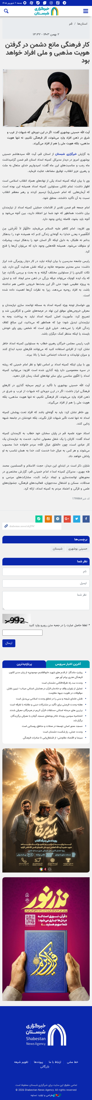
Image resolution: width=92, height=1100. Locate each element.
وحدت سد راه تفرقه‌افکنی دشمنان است (62, 683)
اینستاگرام (51, 4)
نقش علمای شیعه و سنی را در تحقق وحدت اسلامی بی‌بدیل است (49, 699)
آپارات (31, 4)
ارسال (8, 643)
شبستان (58, 548)
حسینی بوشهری (77, 548)
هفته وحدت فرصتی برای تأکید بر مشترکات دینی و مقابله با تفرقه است (46, 705)
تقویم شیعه (21, 1062)
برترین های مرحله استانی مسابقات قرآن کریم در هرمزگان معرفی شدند (46, 710)
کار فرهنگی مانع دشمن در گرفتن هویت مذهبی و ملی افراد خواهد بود (47, 53)
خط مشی (72, 1062)
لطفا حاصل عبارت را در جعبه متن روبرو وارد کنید (59, 625)
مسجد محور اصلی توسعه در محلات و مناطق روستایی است (52, 726)
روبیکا (25, 4)
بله (38, 4)
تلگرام (64, 4)
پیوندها (38, 1062)
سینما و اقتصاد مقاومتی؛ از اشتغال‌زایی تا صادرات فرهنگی (52, 738)
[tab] (68, 664)
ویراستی (44, 4)
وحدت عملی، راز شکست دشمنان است (63, 732)
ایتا (58, 4)
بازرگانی (44, 1066)
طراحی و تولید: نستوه (42, 1095)
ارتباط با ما (55, 1062)
